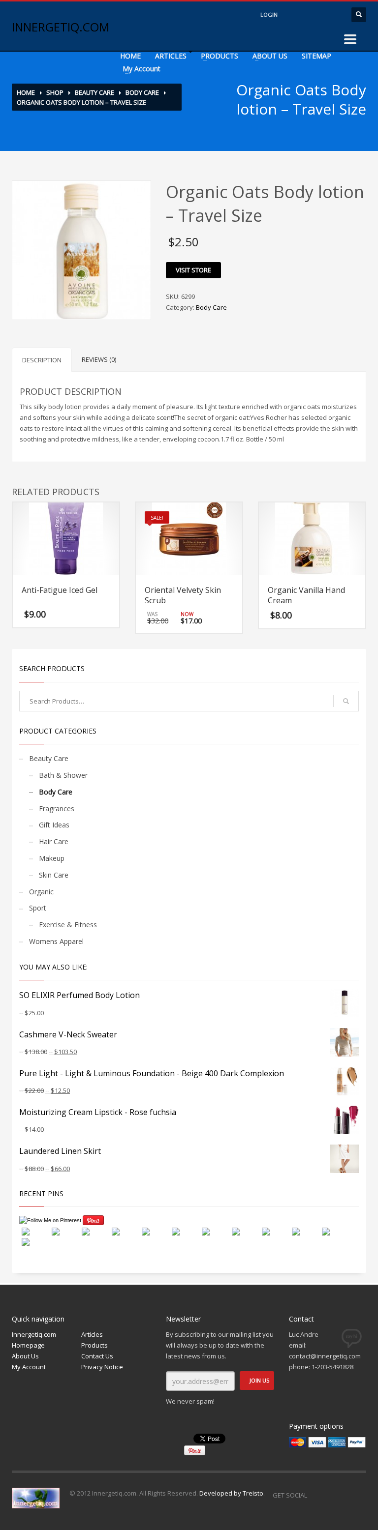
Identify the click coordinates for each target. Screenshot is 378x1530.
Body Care (142, 92)
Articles (92, 1334)
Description (42, 359)
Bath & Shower (63, 775)
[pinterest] (334, 14)
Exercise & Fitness (68, 924)
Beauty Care (94, 92)
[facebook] (294, 14)
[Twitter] (339, 1495)
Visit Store (193, 269)
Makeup (51, 858)
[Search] (346, 701)
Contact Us (97, 1356)
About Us (25, 1356)
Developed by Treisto (231, 1493)
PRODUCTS (219, 55)
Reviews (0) (99, 359)
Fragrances (56, 808)
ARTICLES (171, 55)
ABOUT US (269, 55)
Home (26, 92)
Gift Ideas (54, 824)
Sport (37, 907)
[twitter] (314, 14)
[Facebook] (319, 1495)
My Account (141, 68)
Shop (54, 92)
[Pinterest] (358, 1495)
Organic (41, 891)
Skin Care (53, 875)
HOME (130, 55)
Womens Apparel (56, 941)
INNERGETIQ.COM (60, 27)
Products (94, 1345)
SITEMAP (316, 55)
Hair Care (53, 841)
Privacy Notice (102, 1366)
